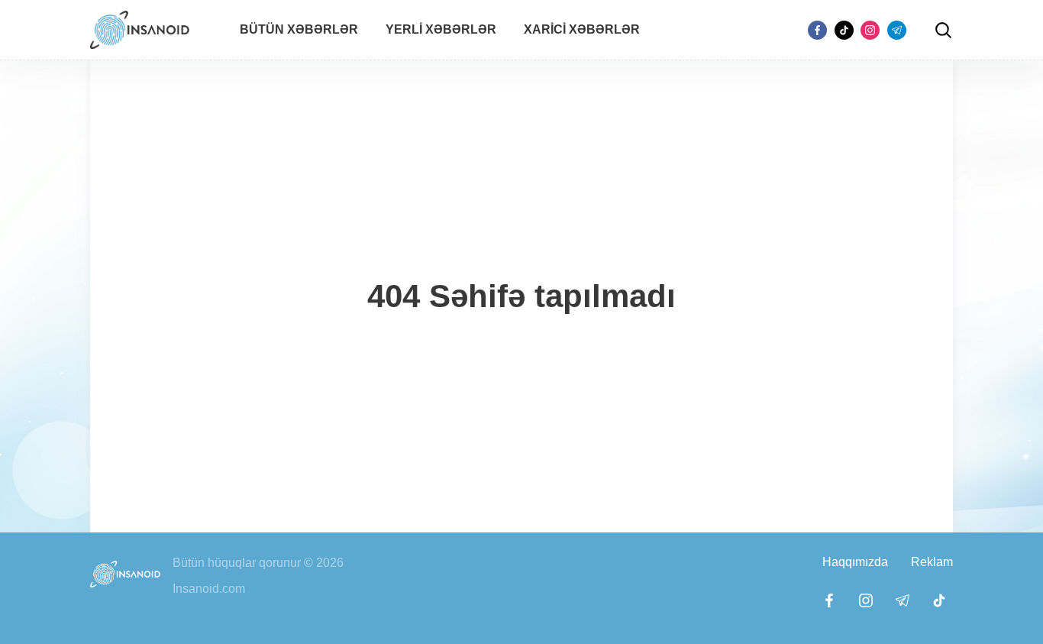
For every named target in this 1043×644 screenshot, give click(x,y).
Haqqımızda (855, 561)
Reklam (932, 561)
